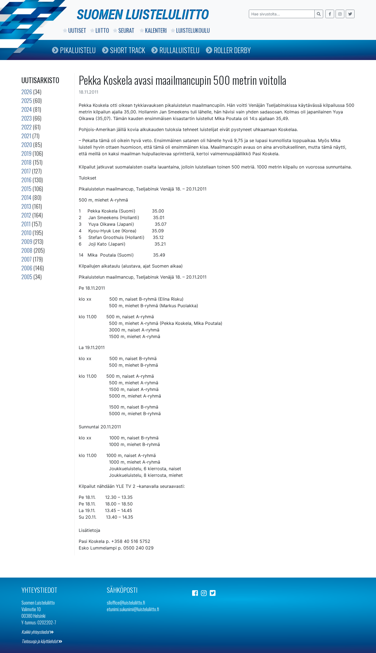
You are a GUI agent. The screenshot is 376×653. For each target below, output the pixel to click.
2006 (26, 268)
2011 (26, 224)
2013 (26, 206)
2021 (26, 136)
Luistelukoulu (193, 30)
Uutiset (77, 30)
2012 (26, 215)
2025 (26, 100)
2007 (26, 259)
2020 (26, 144)
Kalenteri (156, 30)
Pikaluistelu (78, 50)
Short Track (127, 50)
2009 (26, 241)
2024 (26, 109)
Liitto (102, 30)
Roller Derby (232, 50)
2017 (26, 171)
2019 (26, 153)
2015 (26, 188)
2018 (26, 162)
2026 (26, 92)
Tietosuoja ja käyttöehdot (39, 641)
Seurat (127, 30)
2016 (26, 180)
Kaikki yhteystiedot (35, 631)
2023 (26, 118)
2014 (26, 197)
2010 (26, 232)
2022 (26, 127)
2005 (26, 277)
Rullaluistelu (179, 50)
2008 (26, 250)
